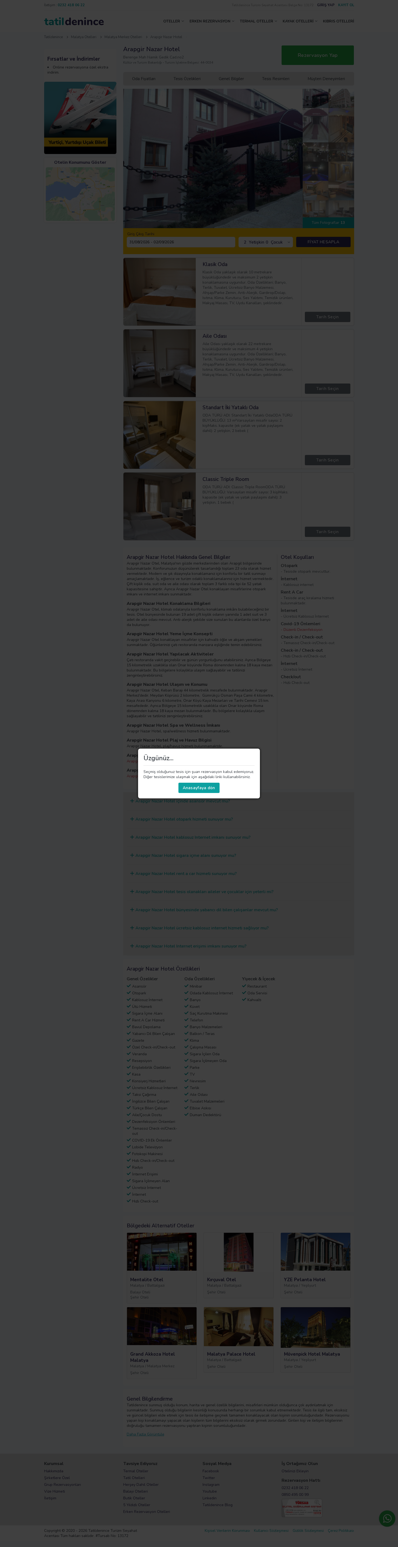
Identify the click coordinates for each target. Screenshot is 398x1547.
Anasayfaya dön (199, 788)
